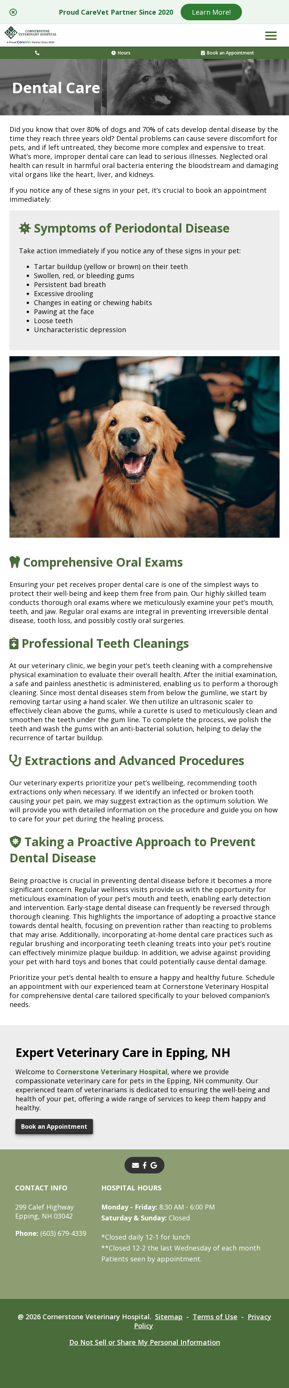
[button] (271, 35)
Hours (124, 53)
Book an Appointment (230, 53)
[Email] (135, 1165)
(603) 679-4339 (50, 1233)
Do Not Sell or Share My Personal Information (144, 1342)
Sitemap (169, 1316)
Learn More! (211, 12)
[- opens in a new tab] (145, 1165)
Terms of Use (215, 1316)
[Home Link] (30, 35)
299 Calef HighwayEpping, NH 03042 (44, 1211)
